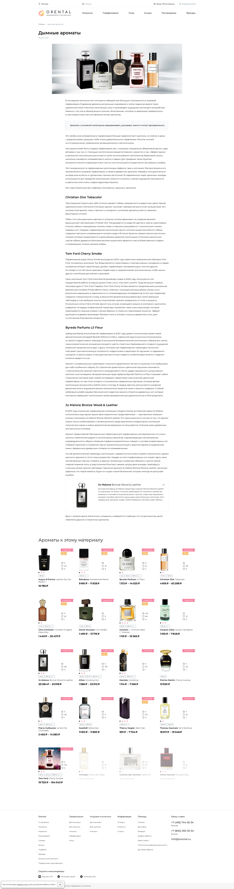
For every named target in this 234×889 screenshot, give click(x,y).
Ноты (71, 840)
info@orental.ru (181, 839)
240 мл (170, 724)
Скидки (41, 840)
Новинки (87, 13)
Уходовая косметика (100, 816)
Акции (148, 13)
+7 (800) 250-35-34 (182, 830)
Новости (121, 827)
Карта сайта (143, 840)
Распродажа (169, 13)
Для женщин (75, 822)
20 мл (122, 676)
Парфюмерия (110, 13)
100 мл (42, 576)
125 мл (170, 576)
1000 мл (54, 775)
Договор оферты (145, 849)
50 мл (82, 576)
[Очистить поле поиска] (149, 3)
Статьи (121, 831)
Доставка (142, 827)
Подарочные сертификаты (50, 863)
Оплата (141, 822)
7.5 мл (163, 576)
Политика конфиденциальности (152, 845)
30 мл (82, 676)
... (86, 576)
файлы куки (22, 884)
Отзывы (121, 822)
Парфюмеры (75, 836)
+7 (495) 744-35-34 (182, 822)
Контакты (42, 827)
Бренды (191, 13)
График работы (144, 836)
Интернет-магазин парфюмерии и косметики (73, 886)
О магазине (43, 822)
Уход (131, 13)
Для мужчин (74, 827)
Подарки (42, 849)
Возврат (141, 831)
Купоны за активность (48, 859)
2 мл (122, 576)
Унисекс (73, 831)
